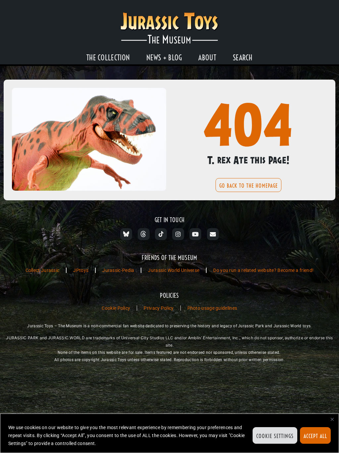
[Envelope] (213, 234)
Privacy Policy (158, 308)
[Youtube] (195, 234)
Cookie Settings (275, 436)
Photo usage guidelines (212, 308)
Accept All (315, 436)
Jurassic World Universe (173, 270)
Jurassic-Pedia (118, 270)
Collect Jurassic (42, 270)
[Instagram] (178, 234)
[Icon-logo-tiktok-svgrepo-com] (161, 234)
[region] (169, 433)
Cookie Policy (116, 308)
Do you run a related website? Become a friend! (263, 270)
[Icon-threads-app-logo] (144, 234)
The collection (108, 57)
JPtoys (80, 270)
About (207, 57)
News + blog (164, 57)
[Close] (332, 419)
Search (243, 57)
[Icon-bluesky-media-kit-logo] (126, 234)
